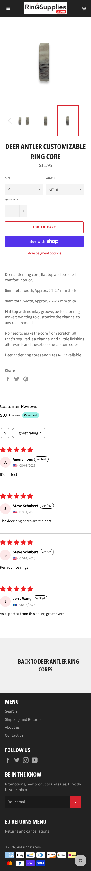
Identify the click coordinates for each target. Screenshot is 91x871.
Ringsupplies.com (28, 847)
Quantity (11, 200)
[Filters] (5, 433)
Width (50, 178)
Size (8, 178)
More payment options (44, 253)
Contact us (14, 735)
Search (11, 711)
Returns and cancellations (27, 831)
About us (12, 727)
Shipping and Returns (23, 719)
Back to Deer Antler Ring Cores (48, 665)
